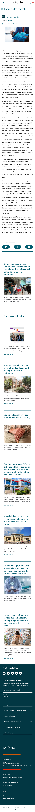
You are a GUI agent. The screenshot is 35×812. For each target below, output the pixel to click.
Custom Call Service (10, 716)
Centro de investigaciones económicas (15, 710)
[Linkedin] (20, 673)
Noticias (9, 20)
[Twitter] (8, 673)
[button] (3, 3)
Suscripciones (8, 705)
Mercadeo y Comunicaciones (12, 721)
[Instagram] (16, 673)
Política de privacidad (8, 798)
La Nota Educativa (9, 733)
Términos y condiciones (9, 795)
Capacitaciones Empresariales (12, 727)
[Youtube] (12, 673)
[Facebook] (4, 673)
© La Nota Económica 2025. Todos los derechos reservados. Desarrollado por (17, 808)
